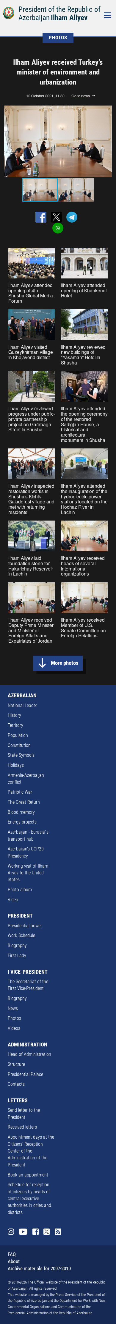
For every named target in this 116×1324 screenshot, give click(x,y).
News (13, 1008)
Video (13, 899)
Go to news (80, 96)
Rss (58, 1232)
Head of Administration (29, 1054)
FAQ (12, 1254)
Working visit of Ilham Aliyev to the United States (28, 873)
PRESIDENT (20, 916)
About (14, 1261)
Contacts (16, 1084)
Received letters (22, 1127)
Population (18, 735)
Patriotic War (20, 792)
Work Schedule (21, 935)
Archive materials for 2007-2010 (39, 1268)
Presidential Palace (25, 1074)
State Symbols (21, 755)
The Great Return (24, 802)
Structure (16, 1064)
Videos (14, 1028)
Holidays (16, 765)
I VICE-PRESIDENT (28, 972)
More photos (65, 663)
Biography (17, 945)
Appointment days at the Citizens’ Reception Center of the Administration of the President (31, 1151)
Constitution (19, 745)
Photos (14, 1018)
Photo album (20, 889)
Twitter (46, 1232)
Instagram (11, 1232)
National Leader (22, 705)
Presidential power (25, 925)
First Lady (17, 955)
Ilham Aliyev (69, 17)
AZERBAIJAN (22, 696)
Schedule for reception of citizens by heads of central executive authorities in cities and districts (29, 1198)
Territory (15, 725)
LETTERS (18, 1100)
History (14, 715)
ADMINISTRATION (27, 1045)
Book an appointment (28, 1175)
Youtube (23, 1232)
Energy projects (22, 822)
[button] (107, 141)
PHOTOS (58, 37)
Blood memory (21, 812)
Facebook (35, 1232)
